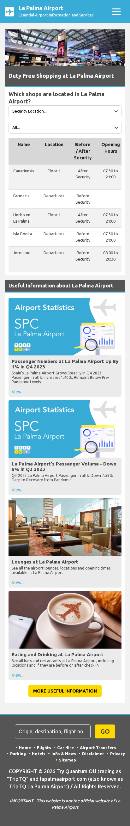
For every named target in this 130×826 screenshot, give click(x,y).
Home (25, 747)
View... (18, 391)
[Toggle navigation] (116, 11)
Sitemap (67, 760)
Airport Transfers (98, 747)
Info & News (63, 753)
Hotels (38, 753)
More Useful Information (65, 690)
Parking (18, 753)
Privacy (117, 753)
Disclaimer (93, 753)
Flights (44, 747)
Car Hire (65, 747)
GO (105, 731)
